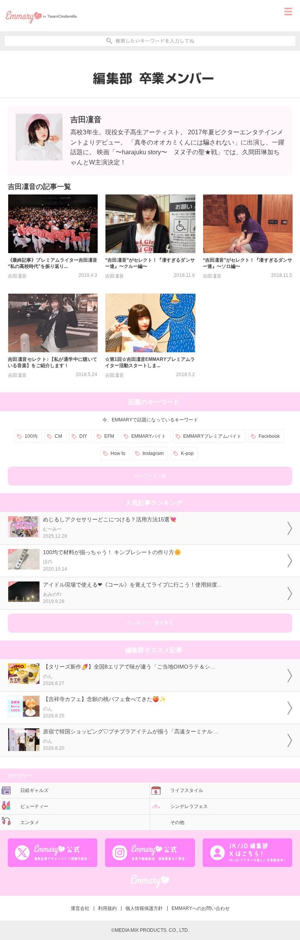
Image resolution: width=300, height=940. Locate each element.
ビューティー (34, 806)
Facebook (269, 436)
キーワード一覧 (150, 476)
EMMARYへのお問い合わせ (200, 908)
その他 (177, 822)
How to (118, 453)
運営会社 (80, 908)
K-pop (187, 453)
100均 (31, 436)
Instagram (153, 453)
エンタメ (29, 822)
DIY (83, 436)
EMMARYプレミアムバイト (212, 436)
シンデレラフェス (189, 806)
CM (58, 436)
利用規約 (107, 908)
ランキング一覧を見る (150, 623)
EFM (109, 436)
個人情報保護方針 (144, 908)
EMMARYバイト (148, 436)
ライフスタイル (186, 790)
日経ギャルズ (34, 790)
